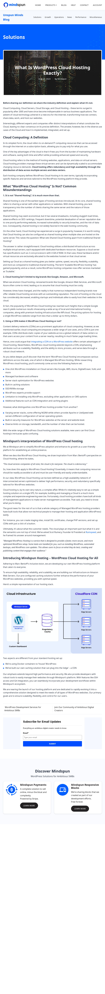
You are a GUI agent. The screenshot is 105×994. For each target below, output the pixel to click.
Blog (63, 5)
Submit (52, 744)
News (69, 17)
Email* (25, 733)
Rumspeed (91, 532)
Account (97, 5)
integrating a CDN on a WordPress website (52, 341)
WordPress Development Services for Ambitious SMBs (22, 709)
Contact (84, 5)
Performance (80, 17)
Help (73, 5)
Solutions (37, 17)
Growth (48, 17)
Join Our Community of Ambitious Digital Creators (74, 709)
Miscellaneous (96, 17)
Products (50, 5)
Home (38, 5)
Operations (59, 17)
